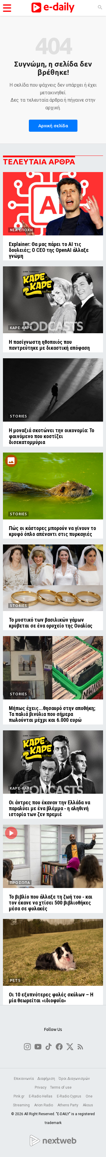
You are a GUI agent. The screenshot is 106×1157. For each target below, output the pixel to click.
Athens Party (68, 1105)
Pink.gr (19, 1096)
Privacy (41, 1087)
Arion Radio (44, 1105)
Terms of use (61, 1087)
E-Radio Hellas (41, 1096)
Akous (88, 1105)
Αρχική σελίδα (53, 125)
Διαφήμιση (46, 1079)
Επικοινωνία (24, 1079)
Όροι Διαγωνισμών (74, 1079)
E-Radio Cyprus (69, 1096)
